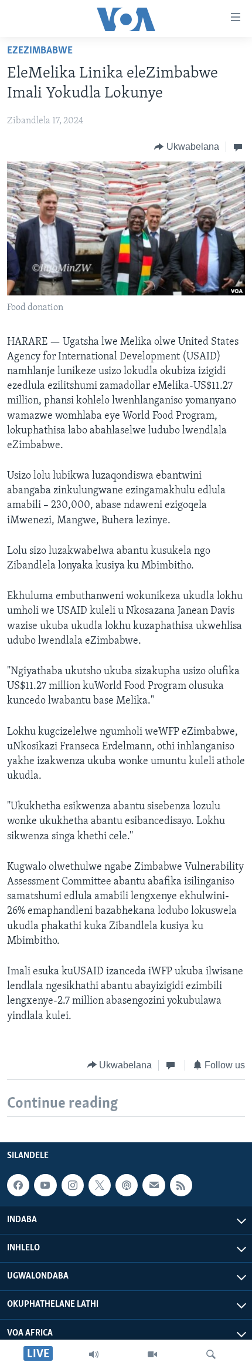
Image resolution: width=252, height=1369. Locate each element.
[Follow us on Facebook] (18, 1185)
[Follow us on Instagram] (73, 1185)
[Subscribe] (153, 1185)
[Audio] (93, 1354)
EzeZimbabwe (40, 51)
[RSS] (181, 1185)
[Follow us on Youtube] (45, 1185)
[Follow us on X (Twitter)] (99, 1185)
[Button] (186, 146)
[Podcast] (126, 1185)
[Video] (152, 1354)
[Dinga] (211, 1354)
